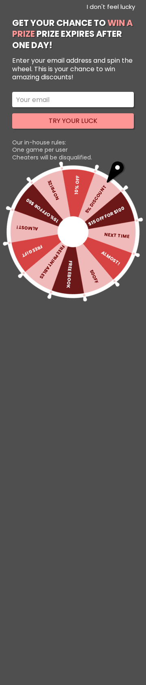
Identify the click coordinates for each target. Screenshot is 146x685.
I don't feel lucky (111, 6)
